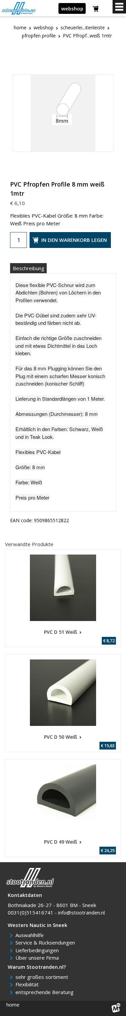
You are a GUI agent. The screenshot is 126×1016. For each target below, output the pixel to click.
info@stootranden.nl (81, 912)
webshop (72, 8)
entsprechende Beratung (46, 992)
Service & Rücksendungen (46, 942)
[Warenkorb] (96, 10)
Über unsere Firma (38, 957)
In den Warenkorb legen (74, 239)
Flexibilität (28, 984)
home (12, 1004)
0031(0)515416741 (30, 912)
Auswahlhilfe (31, 935)
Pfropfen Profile (39, 35)
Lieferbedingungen (38, 950)
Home (20, 27)
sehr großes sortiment (43, 976)
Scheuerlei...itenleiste (82, 27)
